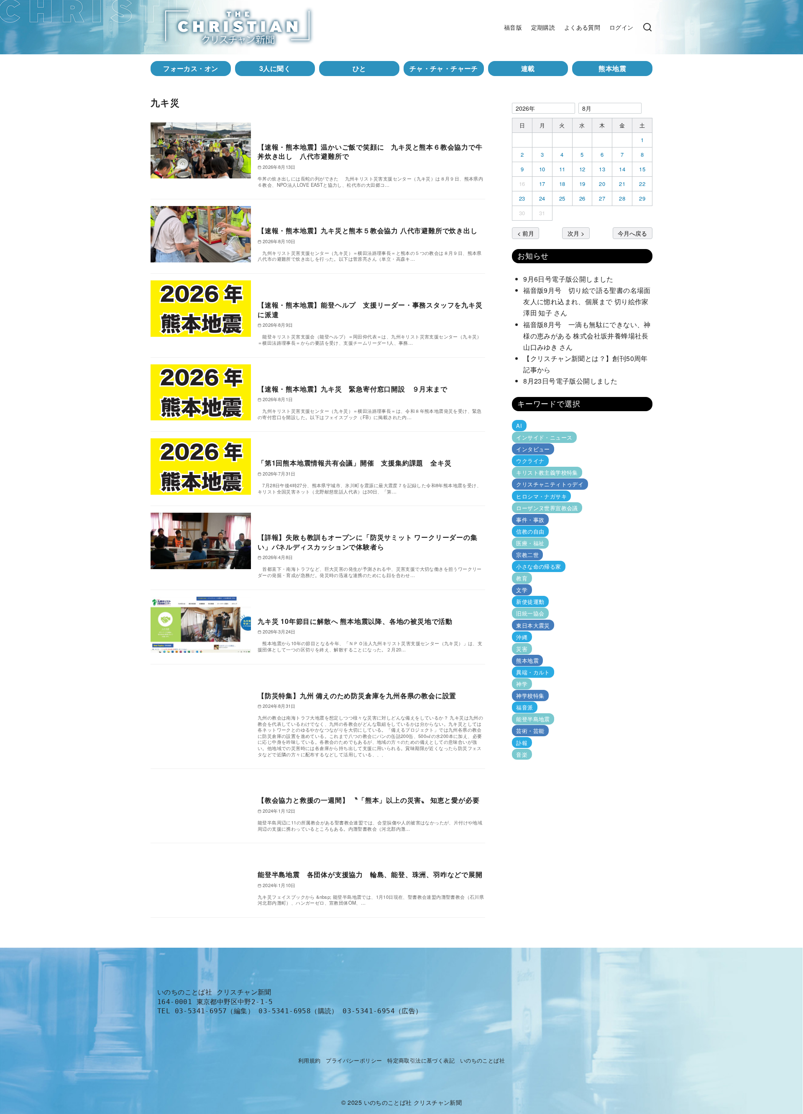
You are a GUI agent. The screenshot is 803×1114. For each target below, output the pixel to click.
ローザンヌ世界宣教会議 (547, 508)
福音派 (524, 707)
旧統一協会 (530, 613)
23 (522, 198)
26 (582, 198)
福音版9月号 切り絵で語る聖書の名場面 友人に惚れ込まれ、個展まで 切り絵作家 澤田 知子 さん (589, 301)
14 (622, 169)
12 (582, 169)
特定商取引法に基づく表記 (421, 1060)
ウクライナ (530, 461)
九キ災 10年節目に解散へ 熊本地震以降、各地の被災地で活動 (355, 621)
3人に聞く (275, 68)
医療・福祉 (530, 543)
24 (542, 198)
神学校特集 (530, 695)
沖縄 (521, 637)
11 (562, 169)
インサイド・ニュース (544, 437)
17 (542, 184)
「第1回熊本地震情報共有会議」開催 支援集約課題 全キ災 (354, 463)
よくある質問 (582, 27)
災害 (521, 649)
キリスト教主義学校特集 (547, 472)
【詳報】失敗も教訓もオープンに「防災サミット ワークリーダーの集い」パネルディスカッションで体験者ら (368, 541)
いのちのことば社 (482, 1060)
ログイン (621, 27)
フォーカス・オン (190, 68)
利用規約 (309, 1060)
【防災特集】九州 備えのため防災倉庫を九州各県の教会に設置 (357, 695)
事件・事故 (530, 520)
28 (622, 198)
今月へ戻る (632, 233)
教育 (521, 578)
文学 (521, 590)
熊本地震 (612, 68)
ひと (359, 68)
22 (642, 184)
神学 (521, 684)
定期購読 (543, 27)
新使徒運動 (530, 601)
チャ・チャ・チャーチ (443, 68)
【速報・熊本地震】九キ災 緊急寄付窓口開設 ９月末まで (353, 389)
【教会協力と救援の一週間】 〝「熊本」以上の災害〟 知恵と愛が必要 (368, 800)
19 (582, 184)
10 (542, 169)
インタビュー (533, 449)
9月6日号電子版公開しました (568, 279)
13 (602, 169)
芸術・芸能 (530, 731)
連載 (528, 68)
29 (642, 198)
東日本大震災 (533, 625)
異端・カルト (533, 672)
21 (622, 184)
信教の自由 (530, 531)
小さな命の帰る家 (538, 566)
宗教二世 (527, 555)
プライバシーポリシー (354, 1060)
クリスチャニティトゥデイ (549, 484)
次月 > (576, 233)
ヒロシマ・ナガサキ (541, 496)
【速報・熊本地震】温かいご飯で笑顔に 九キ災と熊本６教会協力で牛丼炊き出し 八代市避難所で (370, 151)
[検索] (647, 27)
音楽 (521, 754)
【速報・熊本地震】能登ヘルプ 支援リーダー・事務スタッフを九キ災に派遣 (370, 309)
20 (602, 184)
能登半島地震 (533, 719)
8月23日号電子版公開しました (570, 381)
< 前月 (525, 233)
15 (642, 169)
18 (562, 184)
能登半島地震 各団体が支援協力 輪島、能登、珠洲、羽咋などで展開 (370, 874)
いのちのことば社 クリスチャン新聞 (413, 1102)
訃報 (521, 742)
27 (602, 198)
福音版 (513, 27)
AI (519, 426)
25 (562, 198)
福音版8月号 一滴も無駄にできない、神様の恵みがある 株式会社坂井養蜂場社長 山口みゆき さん (589, 336)
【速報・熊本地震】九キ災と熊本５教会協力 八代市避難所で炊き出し (368, 230)
